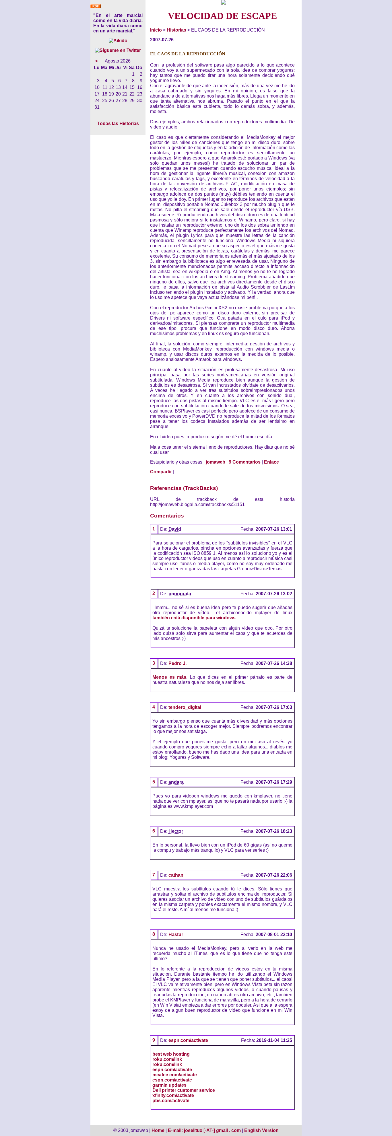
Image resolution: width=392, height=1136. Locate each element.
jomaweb (215, 462)
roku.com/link (167, 1059)
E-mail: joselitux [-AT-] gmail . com (205, 1130)
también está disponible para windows (194, 617)
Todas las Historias (118, 123)
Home (158, 1130)
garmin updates (169, 1085)
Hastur (175, 934)
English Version (261, 1130)
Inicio (156, 30)
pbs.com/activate (170, 1100)
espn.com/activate (188, 1040)
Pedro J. (177, 663)
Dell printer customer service (183, 1090)
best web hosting (171, 1054)
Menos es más (169, 677)
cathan (175, 875)
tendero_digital (184, 707)
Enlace (271, 462)
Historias (176, 30)
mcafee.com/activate (174, 1074)
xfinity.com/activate (173, 1095)
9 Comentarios (245, 462)
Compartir (161, 471)
